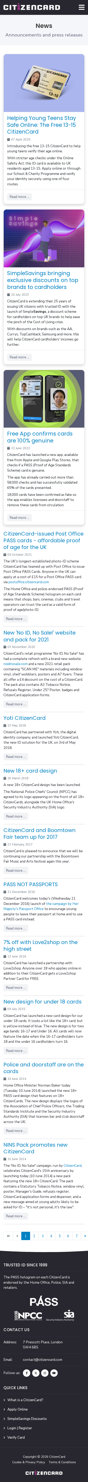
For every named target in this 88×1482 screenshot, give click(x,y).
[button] (82, 7)
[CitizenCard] (31, 7)
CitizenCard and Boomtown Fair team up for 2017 (39, 834)
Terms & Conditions (62, 1462)
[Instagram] (45, 1373)
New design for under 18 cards (42, 1001)
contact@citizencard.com (42, 1359)
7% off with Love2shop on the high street (40, 946)
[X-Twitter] (35, 1373)
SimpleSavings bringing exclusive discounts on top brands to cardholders (42, 280)
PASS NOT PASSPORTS (30, 884)
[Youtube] (54, 1373)
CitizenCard (72, 1165)
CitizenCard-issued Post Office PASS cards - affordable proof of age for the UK (43, 540)
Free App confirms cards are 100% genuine (40, 437)
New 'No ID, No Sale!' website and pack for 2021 (39, 636)
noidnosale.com (15, 664)
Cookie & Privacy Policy (28, 1462)
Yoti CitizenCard (24, 718)
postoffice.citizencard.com (28, 582)
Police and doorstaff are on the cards (43, 1068)
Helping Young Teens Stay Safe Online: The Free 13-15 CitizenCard (41, 125)
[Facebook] (26, 1373)
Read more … (19, 196)
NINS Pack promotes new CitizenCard (35, 1148)
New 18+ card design (30, 770)
